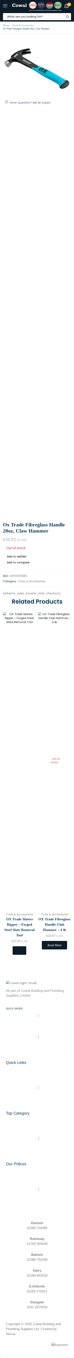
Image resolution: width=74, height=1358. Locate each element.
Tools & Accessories (23, 25)
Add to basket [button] (19, 950)
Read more (55, 945)
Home (6, 25)
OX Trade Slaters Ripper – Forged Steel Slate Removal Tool (19, 927)
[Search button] (67, 16)
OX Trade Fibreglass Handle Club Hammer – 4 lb (54, 924)
